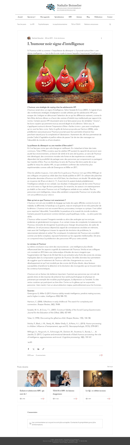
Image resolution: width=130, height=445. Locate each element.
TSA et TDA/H (75, 24)
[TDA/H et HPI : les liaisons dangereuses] (65, 378)
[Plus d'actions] (101, 38)
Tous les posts (21, 24)
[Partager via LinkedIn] (38, 349)
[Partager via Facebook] (28, 349)
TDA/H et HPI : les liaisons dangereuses (63, 392)
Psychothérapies (43, 24)
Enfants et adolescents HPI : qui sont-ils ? (32, 392)
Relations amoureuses (91, 24)
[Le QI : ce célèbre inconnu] (98, 378)
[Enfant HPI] (32, 378)
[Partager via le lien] (43, 349)
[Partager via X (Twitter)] (33, 349)
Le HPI (32, 24)
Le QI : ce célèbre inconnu (96, 391)
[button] (110, 24)
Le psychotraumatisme (60, 24)
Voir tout (110, 366)
